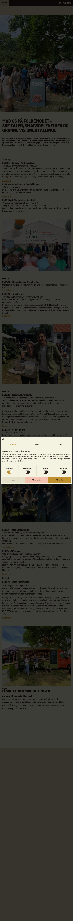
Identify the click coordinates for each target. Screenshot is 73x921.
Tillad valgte (36, 480)
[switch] (27, 472)
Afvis (13, 480)
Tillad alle (59, 480)
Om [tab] (60, 444)
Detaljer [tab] (36, 444)
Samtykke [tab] (12, 444)
